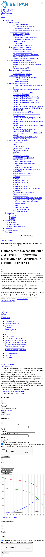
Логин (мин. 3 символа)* (10, 425)
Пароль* (4, 406)
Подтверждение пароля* (9, 433)
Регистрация (5, 318)
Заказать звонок (6, 15)
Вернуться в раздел (8, 301)
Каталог (8, 334)
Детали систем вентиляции (14, 338)
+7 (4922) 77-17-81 (7, 364)
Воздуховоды (10, 336)
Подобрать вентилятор (9, 517)
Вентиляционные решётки (14, 348)
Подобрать (5, 553)
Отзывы (8, 327)
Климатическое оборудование (15, 344)
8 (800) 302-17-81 (7, 11)
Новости (8, 355)
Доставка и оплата (11, 353)
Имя (2, 528)
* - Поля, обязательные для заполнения (15, 442)
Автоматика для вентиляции (15, 346)
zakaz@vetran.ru (6, 13)
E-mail (3, 536)
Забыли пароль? (6, 410)
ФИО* (3, 438)
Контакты (8, 357)
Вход (2, 316)
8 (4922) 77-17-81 (7, 9)
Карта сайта (9, 331)
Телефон (4, 532)
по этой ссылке (22, 299)
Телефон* (4, 440)
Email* (3, 429)
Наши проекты (10, 329)
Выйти (3, 314)
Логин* (3, 404)
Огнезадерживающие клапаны (16, 342)
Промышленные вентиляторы (15, 340)
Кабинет (4, 312)
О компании (9, 321)
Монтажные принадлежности (15, 350)
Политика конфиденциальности (12, 391)
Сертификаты (10, 325)
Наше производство (12, 323)
